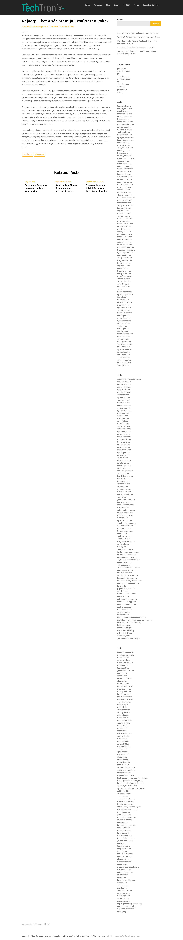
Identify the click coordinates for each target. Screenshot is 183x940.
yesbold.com (122, 676)
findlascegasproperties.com (128, 552)
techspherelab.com (125, 237)
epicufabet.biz (122, 752)
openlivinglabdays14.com (127, 786)
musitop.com (122, 875)
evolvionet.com (123, 395)
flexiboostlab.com (124, 468)
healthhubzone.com (125, 678)
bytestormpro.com (124, 520)
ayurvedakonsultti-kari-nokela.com (131, 788)
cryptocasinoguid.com (126, 775)
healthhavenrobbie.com (126, 554)
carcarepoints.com (124, 835)
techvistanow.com (124, 171)
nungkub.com (122, 888)
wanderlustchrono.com (126, 523)
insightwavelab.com (125, 512)
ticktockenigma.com (125, 531)
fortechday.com (123, 635)
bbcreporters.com (124, 772)
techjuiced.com (123, 683)
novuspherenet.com (125, 333)
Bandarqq (98, 5)
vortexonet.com (123, 400)
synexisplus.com (123, 397)
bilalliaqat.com (123, 596)
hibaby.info (121, 586)
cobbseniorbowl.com (125, 801)
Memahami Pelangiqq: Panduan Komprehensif (136, 47)
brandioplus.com (124, 315)
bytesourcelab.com (125, 271)
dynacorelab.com (124, 408)
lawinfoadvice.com (124, 856)
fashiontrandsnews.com (127, 770)
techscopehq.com (124, 263)
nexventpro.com (123, 447)
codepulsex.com (123, 216)
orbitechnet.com (123, 336)
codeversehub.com (125, 242)
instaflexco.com (123, 463)
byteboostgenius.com (126, 250)
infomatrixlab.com (124, 239)
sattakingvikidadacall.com (127, 575)
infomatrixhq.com (124, 174)
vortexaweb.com (124, 429)
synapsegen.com (124, 320)
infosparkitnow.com (125, 127)
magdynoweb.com (124, 221)
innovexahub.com (124, 405)
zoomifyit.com (123, 365)
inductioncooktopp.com (126, 601)
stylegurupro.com (124, 491)
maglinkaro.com (123, 229)
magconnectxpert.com (126, 197)
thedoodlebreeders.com (127, 838)
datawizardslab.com (125, 494)
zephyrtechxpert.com (125, 205)
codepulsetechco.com (126, 158)
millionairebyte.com (125, 633)
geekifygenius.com (124, 536)
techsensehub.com (124, 116)
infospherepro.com (125, 502)
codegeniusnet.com (125, 148)
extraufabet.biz (123, 728)
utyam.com (121, 877)
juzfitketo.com (123, 898)
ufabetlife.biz (122, 731)
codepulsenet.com (124, 258)
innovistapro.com (124, 465)
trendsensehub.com (125, 528)
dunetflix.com (122, 864)
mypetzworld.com (124, 820)
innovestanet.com (124, 292)
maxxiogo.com (123, 299)
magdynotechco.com (125, 124)
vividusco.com (123, 416)
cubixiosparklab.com (125, 176)
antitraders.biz (123, 791)
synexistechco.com (125, 410)
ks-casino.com (123, 833)
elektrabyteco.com (124, 195)
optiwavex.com (123, 339)
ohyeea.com (122, 882)
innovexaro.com (123, 268)
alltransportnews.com (126, 767)
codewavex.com (123, 189)
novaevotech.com (124, 179)
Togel (136, 5)
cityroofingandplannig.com (128, 809)
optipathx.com (123, 284)
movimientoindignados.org (128, 867)
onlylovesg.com (123, 565)
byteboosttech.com (125, 686)
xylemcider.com (123, 893)
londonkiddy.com (124, 625)
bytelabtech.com (124, 119)
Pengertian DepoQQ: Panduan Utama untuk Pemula (138, 33)
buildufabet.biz (123, 765)
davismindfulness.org (125, 630)
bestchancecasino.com (126, 594)
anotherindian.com (124, 890)
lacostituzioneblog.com (126, 880)
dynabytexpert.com (125, 294)
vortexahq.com (123, 418)
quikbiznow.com (123, 354)
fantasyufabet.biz (124, 712)
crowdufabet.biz (123, 762)
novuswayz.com (123, 455)
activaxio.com (122, 486)
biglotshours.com (124, 694)
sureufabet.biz (123, 744)
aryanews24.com (124, 793)
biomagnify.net (123, 911)
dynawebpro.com (124, 318)
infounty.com (122, 822)
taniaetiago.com (123, 895)
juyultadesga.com (124, 814)
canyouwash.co (123, 660)
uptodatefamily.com (125, 872)
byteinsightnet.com (125, 155)
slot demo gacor (124, 79)
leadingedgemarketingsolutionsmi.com (132, 778)
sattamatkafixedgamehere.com (130, 580)
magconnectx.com (124, 609)
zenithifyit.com (123, 421)
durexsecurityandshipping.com (129, 806)
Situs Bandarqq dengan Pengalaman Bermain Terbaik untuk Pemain (61, 936)
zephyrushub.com (124, 387)
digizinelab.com (123, 210)
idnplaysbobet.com (124, 573)
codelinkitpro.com (124, 111)
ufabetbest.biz (123, 741)
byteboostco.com (124, 192)
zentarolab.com (123, 352)
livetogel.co (121, 546)
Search (120, 20)
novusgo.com (122, 518)
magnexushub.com (125, 689)
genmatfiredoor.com (125, 549)
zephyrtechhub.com (125, 344)
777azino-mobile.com (126, 799)
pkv (118, 73)
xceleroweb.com (123, 357)
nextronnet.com (123, 305)
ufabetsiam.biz (123, 715)
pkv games (39, 154)
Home (87, 5)
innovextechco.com (125, 182)
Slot (108, 5)
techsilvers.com (123, 846)
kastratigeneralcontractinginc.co (130, 780)
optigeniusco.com (124, 431)
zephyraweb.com (124, 426)
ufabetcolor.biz (123, 725)
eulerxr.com (122, 533)
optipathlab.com (123, 389)
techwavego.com (124, 213)
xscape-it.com (122, 796)
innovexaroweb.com (125, 224)
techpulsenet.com (124, 203)
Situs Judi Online (150, 5)
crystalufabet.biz (123, 754)
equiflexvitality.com (125, 562)
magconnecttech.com (126, 541)
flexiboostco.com (124, 381)
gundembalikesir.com (125, 670)
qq (118, 81)
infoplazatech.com (124, 135)
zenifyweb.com (123, 544)
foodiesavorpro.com (125, 505)
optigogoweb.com (124, 360)
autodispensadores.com (127, 599)
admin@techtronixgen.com (36, 26)
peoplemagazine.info (125, 655)
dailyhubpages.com (125, 570)
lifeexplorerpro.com (125, 515)
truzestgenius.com (124, 200)
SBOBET (126, 5)
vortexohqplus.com (125, 471)
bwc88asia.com (123, 827)
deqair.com (121, 843)
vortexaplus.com (124, 328)
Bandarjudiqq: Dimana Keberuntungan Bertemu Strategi (66, 188)
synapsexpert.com (124, 349)
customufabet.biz (124, 746)
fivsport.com (122, 851)
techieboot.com (123, 668)
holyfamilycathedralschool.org (129, 622)
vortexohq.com (123, 507)
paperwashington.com (126, 588)
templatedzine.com (125, 854)
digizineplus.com (123, 265)
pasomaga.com (123, 901)
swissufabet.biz (123, 717)
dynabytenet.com (124, 231)
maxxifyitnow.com (124, 276)
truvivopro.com (123, 413)
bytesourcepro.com (125, 234)
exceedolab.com (123, 484)
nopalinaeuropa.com (125, 909)
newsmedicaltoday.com (126, 604)
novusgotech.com (124, 302)
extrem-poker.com (124, 830)
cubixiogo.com (123, 331)
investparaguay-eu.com (126, 825)
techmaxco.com (123, 481)
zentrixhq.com (123, 289)
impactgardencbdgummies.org (129, 903)
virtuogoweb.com (124, 691)
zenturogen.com (123, 310)
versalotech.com (124, 478)
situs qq (120, 92)
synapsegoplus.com (125, 252)
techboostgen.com (124, 114)
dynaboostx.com (124, 460)
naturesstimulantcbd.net (127, 906)
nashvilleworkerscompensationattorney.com (135, 620)
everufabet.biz (123, 759)
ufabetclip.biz (122, 707)
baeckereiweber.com (125, 652)
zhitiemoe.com (123, 885)
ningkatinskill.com (124, 848)
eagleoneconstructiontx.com (128, 560)
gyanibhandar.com (124, 702)
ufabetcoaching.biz (124, 628)
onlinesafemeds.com (125, 699)
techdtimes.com (123, 665)
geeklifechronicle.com (126, 499)
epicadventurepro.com (126, 510)
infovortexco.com (124, 208)
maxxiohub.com (123, 423)
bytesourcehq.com (124, 153)
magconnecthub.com (125, 247)
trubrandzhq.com (124, 442)
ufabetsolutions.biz (124, 733)
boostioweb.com (124, 384)
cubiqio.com (122, 497)
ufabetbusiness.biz (124, 720)
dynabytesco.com (124, 489)
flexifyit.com (122, 297)
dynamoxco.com (124, 307)
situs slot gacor (123, 76)
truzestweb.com (123, 347)
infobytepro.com (124, 142)
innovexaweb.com (124, 313)
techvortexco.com (124, 129)
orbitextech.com (123, 539)
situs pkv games (123, 71)
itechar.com (122, 673)
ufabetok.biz (122, 757)
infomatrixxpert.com (125, 166)
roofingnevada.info (124, 607)
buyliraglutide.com (124, 697)
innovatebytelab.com (125, 140)
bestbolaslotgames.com (127, 578)
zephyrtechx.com (124, 450)
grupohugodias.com (125, 841)
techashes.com (123, 657)
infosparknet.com (124, 273)
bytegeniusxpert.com (125, 137)
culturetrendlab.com (125, 525)
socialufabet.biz (123, 736)
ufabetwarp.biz (123, 704)
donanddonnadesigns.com (128, 557)
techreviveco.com (124, 226)
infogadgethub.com (125, 108)
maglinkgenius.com (125, 184)
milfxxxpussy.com (124, 869)
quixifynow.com (123, 279)
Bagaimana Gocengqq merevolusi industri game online (36, 188)
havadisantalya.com (125, 662)
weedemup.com (123, 591)
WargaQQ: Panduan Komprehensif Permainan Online (138, 37)
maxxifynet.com (123, 402)
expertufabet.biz (123, 710)
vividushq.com (123, 326)
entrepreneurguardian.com (128, 583)
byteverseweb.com (124, 244)
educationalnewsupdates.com (129, 379)
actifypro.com (122, 457)
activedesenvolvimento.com (128, 567)
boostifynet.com (123, 444)
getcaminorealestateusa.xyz (128, 638)
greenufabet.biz (123, 723)
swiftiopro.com (123, 473)
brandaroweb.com (124, 362)
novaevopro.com (124, 436)
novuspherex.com (124, 434)
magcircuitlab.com (124, 187)
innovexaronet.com (125, 169)
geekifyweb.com (123, 132)
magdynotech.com (124, 260)
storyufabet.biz (123, 749)
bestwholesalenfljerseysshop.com (131, 783)
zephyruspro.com (124, 281)
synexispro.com (123, 612)
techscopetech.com (125, 218)
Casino (117, 5)
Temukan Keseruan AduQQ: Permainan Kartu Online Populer (96, 188)
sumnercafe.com (124, 861)
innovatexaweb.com (125, 121)
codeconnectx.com (125, 163)
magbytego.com (123, 145)
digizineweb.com (124, 161)
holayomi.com (123, 614)
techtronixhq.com (124, 106)
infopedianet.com (124, 255)
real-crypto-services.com (127, 817)
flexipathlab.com (123, 323)
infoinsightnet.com (124, 150)
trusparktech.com (124, 439)
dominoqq (121, 87)
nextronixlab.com (124, 286)
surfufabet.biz (122, 738)
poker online (122, 89)
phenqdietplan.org (124, 859)
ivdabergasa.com (124, 812)
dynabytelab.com (124, 392)
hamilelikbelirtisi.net (125, 476)
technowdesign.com (125, 804)
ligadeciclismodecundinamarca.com (131, 617)
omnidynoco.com (124, 341)
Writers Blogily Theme (132, 936)
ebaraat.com (122, 681)
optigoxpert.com (124, 452)
